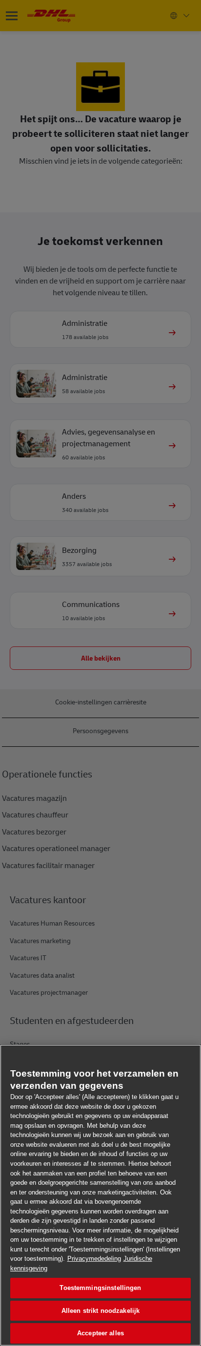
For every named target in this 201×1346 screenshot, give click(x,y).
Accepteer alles (100, 1333)
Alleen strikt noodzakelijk (100, 1310)
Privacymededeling (94, 1258)
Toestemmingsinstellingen (100, 1287)
